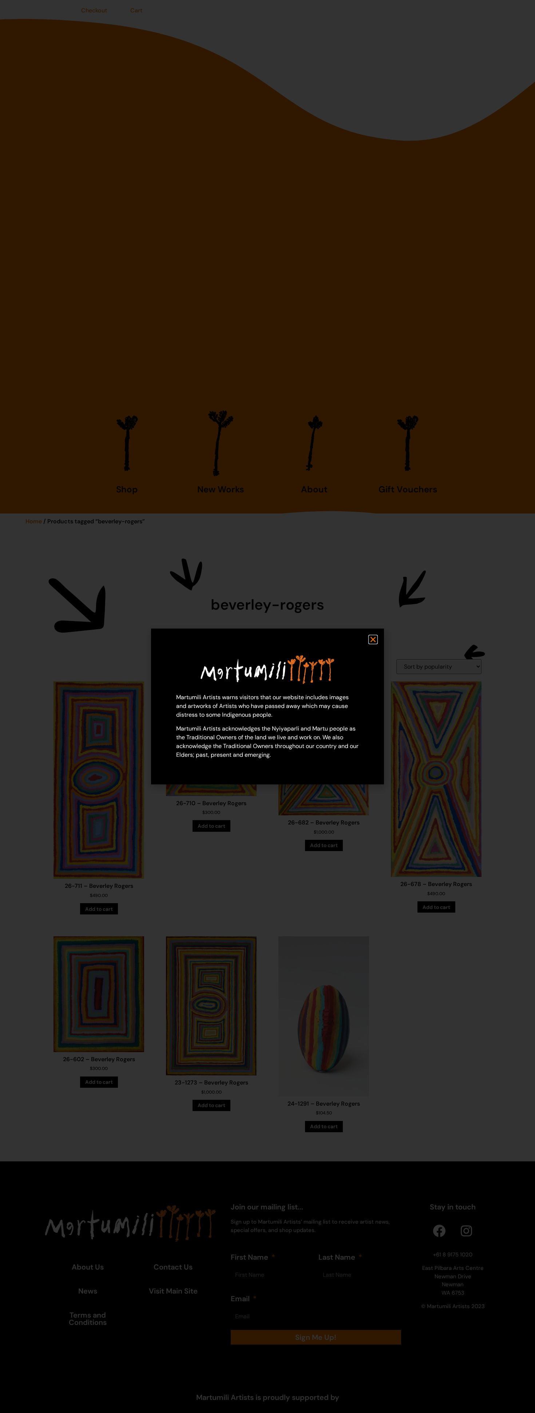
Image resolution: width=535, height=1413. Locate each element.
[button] (373, 639)
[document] (267, 706)
